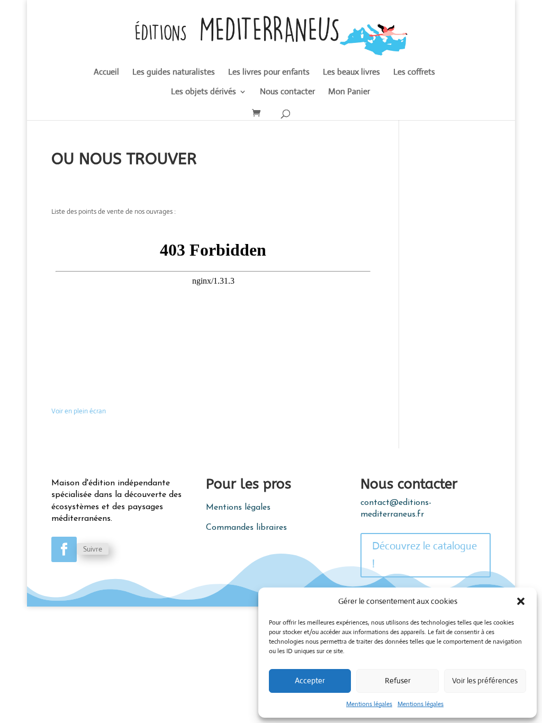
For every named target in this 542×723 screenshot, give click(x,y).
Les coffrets (414, 72)
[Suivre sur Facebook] (64, 549)
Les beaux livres (351, 72)
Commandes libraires (246, 527)
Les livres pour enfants (269, 72)
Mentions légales (369, 704)
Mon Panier (349, 92)
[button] (521, 601)
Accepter (310, 680)
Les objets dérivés (203, 92)
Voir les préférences (485, 680)
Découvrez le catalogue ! (424, 555)
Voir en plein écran (78, 410)
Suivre (92, 549)
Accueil (106, 72)
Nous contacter (287, 92)
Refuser (398, 680)
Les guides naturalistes (173, 72)
